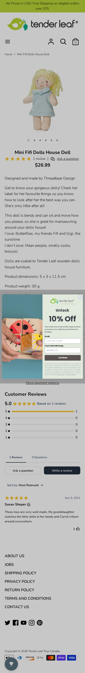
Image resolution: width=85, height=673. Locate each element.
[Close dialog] (80, 297)
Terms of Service (71, 375)
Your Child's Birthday (54, 345)
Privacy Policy (60, 375)
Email (47, 336)
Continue (62, 357)
